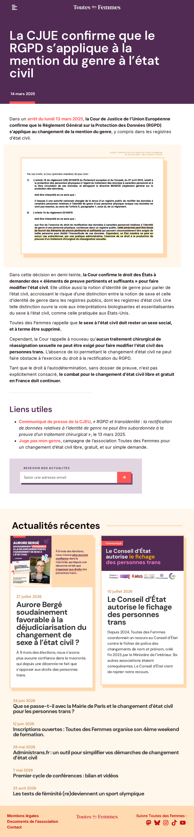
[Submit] (124, 477)
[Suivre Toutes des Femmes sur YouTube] (183, 823)
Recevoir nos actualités (47, 468)
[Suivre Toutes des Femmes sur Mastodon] (149, 823)
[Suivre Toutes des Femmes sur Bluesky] (157, 823)
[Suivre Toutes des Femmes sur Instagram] (166, 823)
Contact (14, 827)
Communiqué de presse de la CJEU (55, 421)
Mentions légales (23, 815)
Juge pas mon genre (40, 440)
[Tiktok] (174, 823)
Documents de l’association (32, 821)
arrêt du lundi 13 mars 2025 (55, 118)
